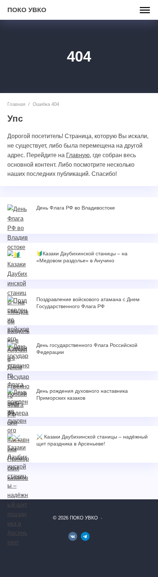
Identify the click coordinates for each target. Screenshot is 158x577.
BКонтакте (72, 536)
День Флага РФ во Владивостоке (75, 208)
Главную (78, 155)
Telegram (85, 536)
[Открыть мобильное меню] (143, 10)
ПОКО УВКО (26, 10)
